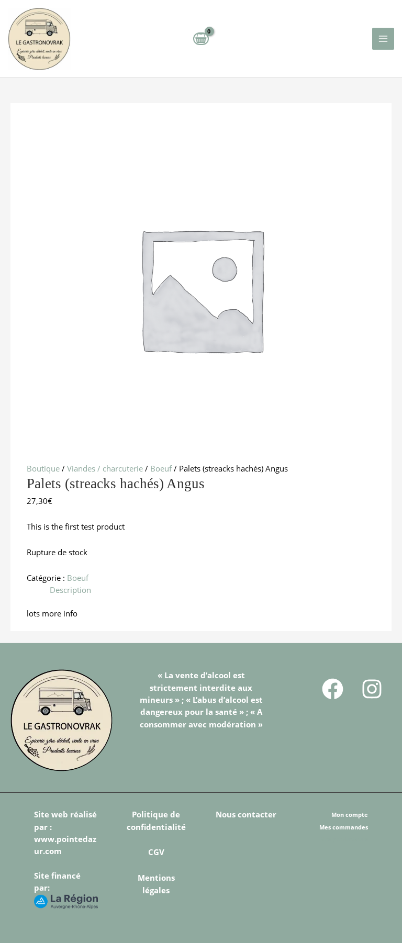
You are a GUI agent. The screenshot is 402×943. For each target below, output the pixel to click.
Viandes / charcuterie (105, 468)
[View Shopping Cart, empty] (201, 38)
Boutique (43, 468)
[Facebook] (332, 689)
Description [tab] (70, 590)
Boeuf (161, 468)
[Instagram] (372, 689)
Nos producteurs (344, 839)
